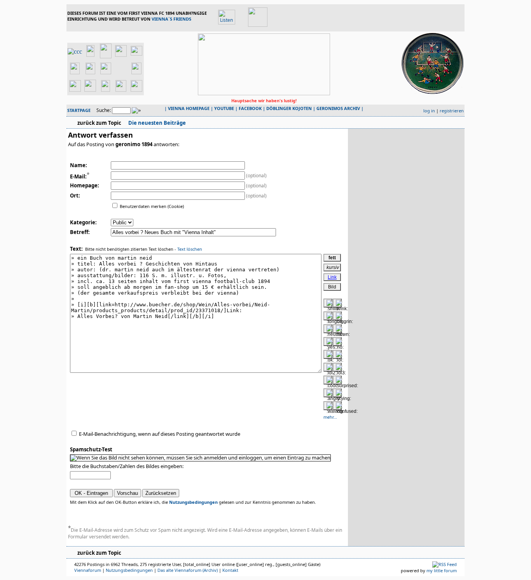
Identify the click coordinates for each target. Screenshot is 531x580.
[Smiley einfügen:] (327, 303)
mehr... (330, 417)
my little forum (441, 570)
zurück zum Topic (99, 122)
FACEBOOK (250, 108)
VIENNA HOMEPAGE (189, 108)
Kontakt (230, 570)
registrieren (452, 111)
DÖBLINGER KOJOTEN (289, 108)
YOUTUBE (224, 108)
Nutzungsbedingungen (193, 502)
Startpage (79, 110)
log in (429, 111)
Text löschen (189, 249)
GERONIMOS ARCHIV (338, 108)
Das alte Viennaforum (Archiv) (187, 570)
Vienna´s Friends (171, 19)
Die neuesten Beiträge (156, 122)
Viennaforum (87, 570)
